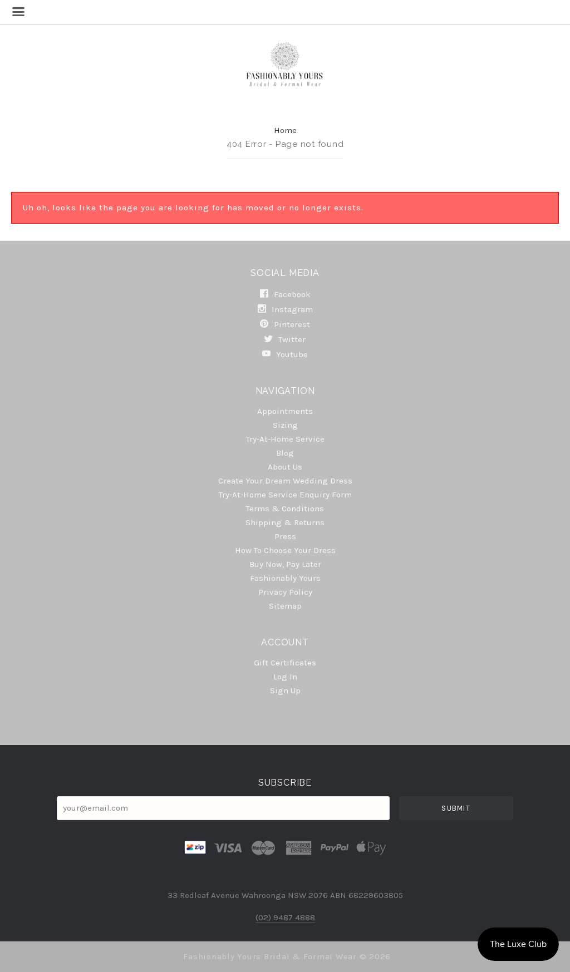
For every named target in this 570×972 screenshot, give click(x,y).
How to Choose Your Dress (285, 550)
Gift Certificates (285, 663)
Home (285, 130)
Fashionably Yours (285, 578)
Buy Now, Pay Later (285, 564)
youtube (291, 354)
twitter (291, 339)
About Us (285, 467)
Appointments (285, 411)
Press (285, 536)
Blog (285, 453)
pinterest (291, 324)
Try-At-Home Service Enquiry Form (285, 495)
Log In (285, 677)
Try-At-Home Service (285, 439)
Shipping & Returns (285, 522)
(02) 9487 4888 (285, 917)
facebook (291, 294)
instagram (291, 309)
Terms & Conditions (285, 509)
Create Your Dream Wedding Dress (285, 481)
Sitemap (285, 605)
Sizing (285, 425)
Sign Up (285, 690)
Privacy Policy (285, 592)
